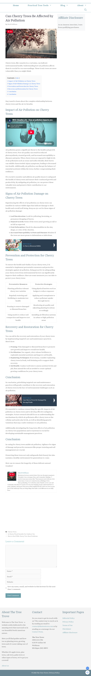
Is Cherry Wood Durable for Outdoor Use (21, 534)
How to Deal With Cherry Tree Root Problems (23, 536)
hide (17, 78)
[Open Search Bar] (85, 10)
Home (16, 5)
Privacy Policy (68, 622)
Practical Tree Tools (38, 5)
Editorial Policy (68, 618)
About (80, 5)
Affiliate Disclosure (69, 633)
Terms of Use (67, 625)
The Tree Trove (42, 673)
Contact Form (37, 632)
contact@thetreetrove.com (42, 626)
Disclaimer (66, 629)
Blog (62, 5)
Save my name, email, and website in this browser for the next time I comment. (31, 588)
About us (5, 666)
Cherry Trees (12, 532)
